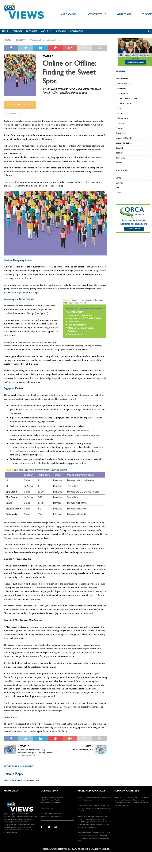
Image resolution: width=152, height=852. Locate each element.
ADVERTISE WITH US (96, 14)
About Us (46, 31)
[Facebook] (43, 827)
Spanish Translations (124, 143)
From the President (124, 103)
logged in (18, 780)
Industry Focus (122, 118)
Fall (117, 188)
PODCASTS (147, 14)
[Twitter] (50, 827)
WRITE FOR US (124, 14)
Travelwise (120, 158)
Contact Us (76, 31)
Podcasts (119, 128)
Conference (121, 88)
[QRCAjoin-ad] (135, 64)
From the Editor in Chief (126, 98)
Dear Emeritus (122, 93)
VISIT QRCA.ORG (68, 14)
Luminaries (120, 123)
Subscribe (61, 31)
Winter (119, 192)
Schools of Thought (124, 138)
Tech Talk (119, 148)
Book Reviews (122, 78)
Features (17, 31)
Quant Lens (121, 133)
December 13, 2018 (16, 113)
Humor (119, 113)
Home (5, 31)
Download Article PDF (19, 105)
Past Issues (31, 31)
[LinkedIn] (56, 827)
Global (118, 108)
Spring (118, 178)
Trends (119, 162)
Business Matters (123, 83)
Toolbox (119, 153)
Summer (119, 183)
